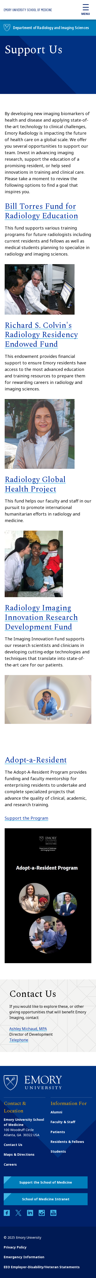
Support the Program (26, 818)
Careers (10, 1164)
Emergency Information (24, 1257)
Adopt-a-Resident (36, 760)
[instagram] (42, 1214)
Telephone (18, 1039)
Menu (85, 14)
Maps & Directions (19, 1154)
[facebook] (7, 1214)
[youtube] (53, 1214)
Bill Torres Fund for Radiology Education (41, 211)
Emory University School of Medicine (28, 10)
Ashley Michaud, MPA (28, 1028)
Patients (58, 1132)
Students (58, 1151)
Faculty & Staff (63, 1122)
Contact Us (13, 1144)
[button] (46, 1182)
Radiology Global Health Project (35, 484)
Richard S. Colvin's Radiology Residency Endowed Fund (41, 335)
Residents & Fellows (67, 1141)
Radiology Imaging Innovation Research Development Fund (41, 617)
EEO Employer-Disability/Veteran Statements (42, 1267)
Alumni (56, 1112)
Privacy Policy (15, 1247)
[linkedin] (30, 1214)
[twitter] (18, 1214)
